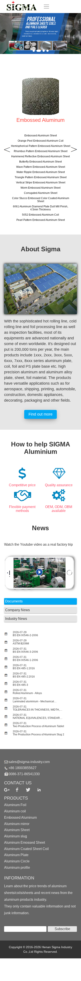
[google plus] (9, 790)
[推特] (31, 790)
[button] (34, 51)
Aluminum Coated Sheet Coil (26, 848)
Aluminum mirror (16, 823)
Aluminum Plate (16, 855)
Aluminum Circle (17, 861)
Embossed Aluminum (20, 817)
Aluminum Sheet (17, 830)
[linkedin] (42, 790)
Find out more (40, 414)
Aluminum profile (17, 867)
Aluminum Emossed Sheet (24, 842)
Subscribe (62, 929)
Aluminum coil (15, 811)
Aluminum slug (15, 836)
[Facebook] (20, 790)
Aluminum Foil (15, 805)
